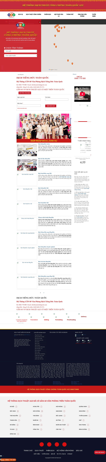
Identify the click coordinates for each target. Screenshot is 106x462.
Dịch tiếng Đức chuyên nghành (46, 246)
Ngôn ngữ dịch (21, 97)
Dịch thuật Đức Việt (43, 202)
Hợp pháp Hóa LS (58, 15)
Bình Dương (84, 429)
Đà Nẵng (14, 425)
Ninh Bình (83, 411)
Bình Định (37, 425)
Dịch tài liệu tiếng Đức (44, 158)
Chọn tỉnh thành (14, 48)
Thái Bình (37, 416)
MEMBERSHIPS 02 (27, 327)
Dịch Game (37, 345)
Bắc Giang (60, 416)
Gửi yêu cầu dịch (24, 93)
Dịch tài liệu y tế (38, 348)
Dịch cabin (37, 352)
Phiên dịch (47, 14)
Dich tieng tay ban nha (58, 384)
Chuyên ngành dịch (40, 332)
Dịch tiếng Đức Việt (43, 188)
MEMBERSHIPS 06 (66, 327)
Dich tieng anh (20, 381)
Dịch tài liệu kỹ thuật (39, 336)
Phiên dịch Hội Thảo (39, 355)
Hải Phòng (60, 406)
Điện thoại (20, 103)
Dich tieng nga (20, 382)
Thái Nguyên (15, 416)
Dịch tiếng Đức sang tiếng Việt (46, 276)
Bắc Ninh (14, 411)
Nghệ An (37, 420)
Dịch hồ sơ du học (39, 340)
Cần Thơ (60, 429)
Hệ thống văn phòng (65, 450)
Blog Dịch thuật (38, 335)
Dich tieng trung (75, 381)
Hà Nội (13, 406)
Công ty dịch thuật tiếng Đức (46, 217)
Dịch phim (37, 341)
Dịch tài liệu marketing (40, 353)
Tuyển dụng (94, 15)
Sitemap (69, 454)
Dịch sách (37, 343)
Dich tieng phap (57, 382)
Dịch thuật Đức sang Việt (45, 173)
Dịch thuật (79, 217)
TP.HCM (13, 429)
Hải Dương (37, 411)
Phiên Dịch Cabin (39, 357)
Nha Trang (83, 425)
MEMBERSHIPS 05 (52, 327)
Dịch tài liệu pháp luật (40, 346)
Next (102, 393)
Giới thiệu (37, 454)
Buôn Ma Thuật (62, 425)
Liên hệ (53, 454)
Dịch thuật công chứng (33, 14)
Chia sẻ (74, 74)
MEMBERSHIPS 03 (34, 327)
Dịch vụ (20, 14)
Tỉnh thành (47, 97)
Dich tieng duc (38, 382)
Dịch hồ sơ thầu (38, 338)
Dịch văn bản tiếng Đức (44, 261)
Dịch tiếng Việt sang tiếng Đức (46, 232)
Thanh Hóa (14, 420)
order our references (83, 133)
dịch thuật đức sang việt (65, 176)
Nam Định (60, 411)
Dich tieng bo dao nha (76, 384)
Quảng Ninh (84, 406)
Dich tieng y (74, 382)
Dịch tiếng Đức (21, 74)
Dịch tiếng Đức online (44, 144)
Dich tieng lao (38, 384)
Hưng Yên (37, 406)
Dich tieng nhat (38, 381)
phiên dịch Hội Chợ (39, 358)
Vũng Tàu (37, 429)
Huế (81, 420)
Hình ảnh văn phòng (82, 15)
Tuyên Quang (84, 416)
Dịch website (38, 350)
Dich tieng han (56, 381)
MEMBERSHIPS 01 (20, 327)
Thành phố (69, 14)
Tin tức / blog (61, 454)
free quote (81, 126)
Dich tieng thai (20, 384)
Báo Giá (79, 450)
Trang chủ (28, 450)
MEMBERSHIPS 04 (42, 327)
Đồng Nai (14, 434)
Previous (4, 393)
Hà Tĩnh (59, 420)
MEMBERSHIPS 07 (82, 327)
